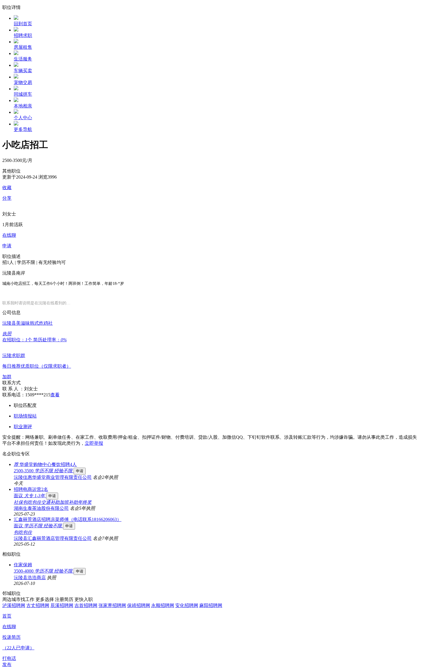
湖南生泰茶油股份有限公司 (41, 508)
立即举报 (94, 443)
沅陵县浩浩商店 (30, 577)
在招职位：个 (17, 339)
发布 (6, 664)
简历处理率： (50, 339)
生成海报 (411, 625)
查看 (55, 394)
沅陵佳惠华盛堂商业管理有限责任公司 (53, 477)
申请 (79, 471)
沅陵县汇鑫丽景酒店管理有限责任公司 (53, 538)
